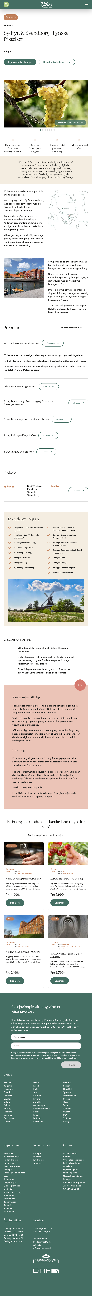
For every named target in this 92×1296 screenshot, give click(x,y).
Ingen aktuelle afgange (20, 62)
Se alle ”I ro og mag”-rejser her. (28, 787)
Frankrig (7, 1108)
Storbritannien (69, 1095)
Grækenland (9, 1118)
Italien (36, 1089)
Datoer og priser (31, 369)
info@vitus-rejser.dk (42, 1248)
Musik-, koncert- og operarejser (12, 1194)
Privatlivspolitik (70, 1172)
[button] (46, 343)
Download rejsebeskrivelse (56, 62)
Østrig (66, 1121)
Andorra (7, 1082)
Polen (35, 1115)
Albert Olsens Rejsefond (74, 1182)
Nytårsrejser (9, 1198)
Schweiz (67, 1082)
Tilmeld (71, 1064)
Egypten (7, 1099)
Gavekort (67, 1166)
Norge (36, 1111)
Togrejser (37, 1163)
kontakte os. (41, 663)
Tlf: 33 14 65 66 (40, 1238)
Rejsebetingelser (70, 1169)
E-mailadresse (19, 1037)
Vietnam (67, 1118)
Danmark (8, 1095)
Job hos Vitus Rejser (72, 1185)
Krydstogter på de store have (14, 1174)
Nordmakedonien (41, 1108)
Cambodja (8, 1089)
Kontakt (66, 1156)
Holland (7, 1121)
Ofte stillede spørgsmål (73, 1160)
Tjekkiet (66, 1102)
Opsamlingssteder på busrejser (73, 1177)
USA (65, 1115)
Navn (16, 1046)
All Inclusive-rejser (12, 1156)
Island (36, 1085)
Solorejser (8, 1208)
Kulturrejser (9, 1179)
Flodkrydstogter (11, 1160)
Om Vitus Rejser (70, 1153)
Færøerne (8, 1111)
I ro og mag (9, 1163)
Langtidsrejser (10, 1182)
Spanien (67, 1092)
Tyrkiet (66, 1105)
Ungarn (66, 1111)
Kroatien (37, 1095)
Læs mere (15, 902)
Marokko (37, 1102)
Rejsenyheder (10, 1202)
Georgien (8, 1115)
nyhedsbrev (41, 669)
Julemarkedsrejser (12, 1166)
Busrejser (37, 1153)
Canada (7, 1092)
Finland (7, 1105)
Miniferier (8, 1189)
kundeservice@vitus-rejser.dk (42, 1243)
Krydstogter (38, 1160)
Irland (36, 1082)
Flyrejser (37, 1156)
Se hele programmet (71, 327)
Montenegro (39, 1105)
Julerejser (8, 1169)
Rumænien (38, 1121)
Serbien (66, 1085)
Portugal (37, 1118)
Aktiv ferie (8, 1153)
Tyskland (67, 1108)
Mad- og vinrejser (12, 1185)
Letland (36, 1099)
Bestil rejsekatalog (71, 1163)
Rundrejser (8, 1205)
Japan (36, 1092)
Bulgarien (8, 1085)
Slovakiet (67, 1089)
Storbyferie (9, 1211)
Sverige (66, 1099)
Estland (7, 1102)
